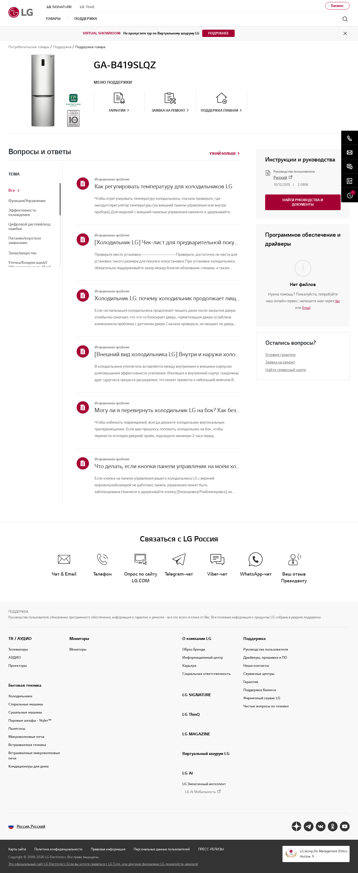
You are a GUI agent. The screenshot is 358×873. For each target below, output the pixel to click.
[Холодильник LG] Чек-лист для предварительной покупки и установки (167, 242)
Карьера (189, 665)
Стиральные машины (25, 704)
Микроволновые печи (26, 736)
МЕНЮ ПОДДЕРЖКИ (113, 82)
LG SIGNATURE (196, 695)
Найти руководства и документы (302, 202)
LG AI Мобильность (200, 792)
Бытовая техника (24, 685)
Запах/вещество (22, 253)
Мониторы (79, 638)
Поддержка (254, 638)
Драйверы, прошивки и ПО (265, 657)
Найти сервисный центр (285, 369)
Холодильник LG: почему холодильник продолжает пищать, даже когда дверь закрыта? (167, 298)
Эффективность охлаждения (22, 212)
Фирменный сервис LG (261, 698)
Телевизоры (18, 649)
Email (306, 307)
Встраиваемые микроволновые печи (34, 755)
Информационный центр (202, 657)
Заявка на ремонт (280, 362)
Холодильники (20, 696)
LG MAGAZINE (196, 734)
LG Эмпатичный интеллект (204, 784)
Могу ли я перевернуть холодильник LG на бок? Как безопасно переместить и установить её (167, 410)
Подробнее (218, 33)
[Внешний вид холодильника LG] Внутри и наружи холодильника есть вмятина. (167, 354)
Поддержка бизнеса (259, 690)
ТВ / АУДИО (20, 638)
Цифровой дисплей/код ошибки (29, 226)
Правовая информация (108, 849)
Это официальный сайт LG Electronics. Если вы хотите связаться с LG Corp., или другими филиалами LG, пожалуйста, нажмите (103, 864)
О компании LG (196, 638)
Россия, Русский (31, 826)
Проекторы (17, 665)
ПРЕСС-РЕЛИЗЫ (211, 849)
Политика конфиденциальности (58, 849)
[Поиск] (345, 19)
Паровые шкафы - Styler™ (29, 720)
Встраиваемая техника (27, 744)
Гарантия (250, 681)
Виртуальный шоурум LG (206, 753)
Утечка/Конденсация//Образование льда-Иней (29, 265)
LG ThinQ (191, 714)
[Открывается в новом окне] (297, 826)
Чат (337, 301)
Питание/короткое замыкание (24, 240)
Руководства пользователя (265, 649)
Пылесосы (16, 728)
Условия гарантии (280, 354)
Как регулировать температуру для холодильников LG (163, 186)
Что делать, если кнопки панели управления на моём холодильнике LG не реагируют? (167, 466)
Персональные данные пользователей (162, 849)
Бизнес (337, 5)
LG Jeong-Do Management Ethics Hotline (323, 854)
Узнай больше (222, 153)
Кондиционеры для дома (28, 766)
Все (11, 190)
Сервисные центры (258, 673)
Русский (280, 177)
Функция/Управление (27, 201)
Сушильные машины (25, 712)
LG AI (187, 773)
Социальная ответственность (206, 673)
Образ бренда (193, 649)
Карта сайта (17, 849)
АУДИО (14, 657)
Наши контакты (256, 665)
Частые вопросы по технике (266, 706)
